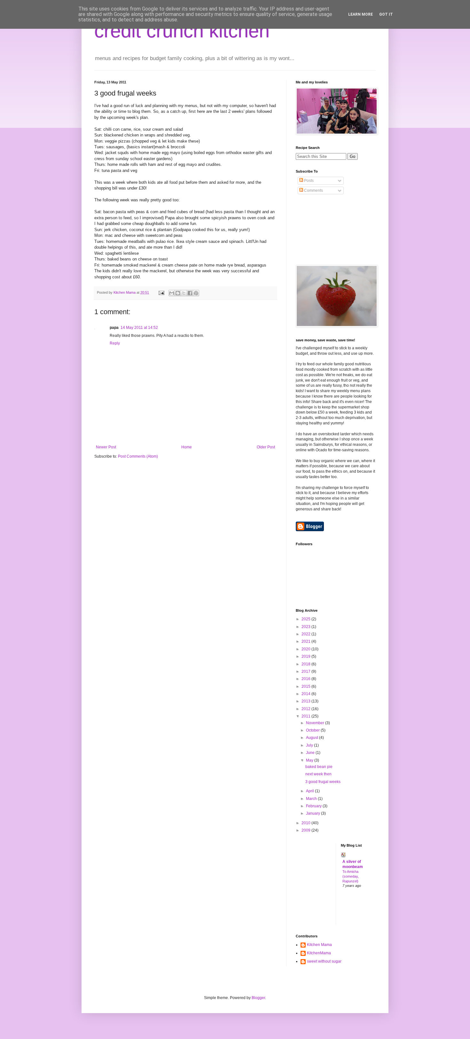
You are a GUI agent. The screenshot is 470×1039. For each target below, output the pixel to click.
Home (186, 447)
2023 (306, 626)
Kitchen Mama (319, 944)
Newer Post (106, 447)
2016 (306, 679)
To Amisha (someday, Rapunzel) (350, 876)
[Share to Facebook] (190, 293)
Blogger (258, 998)
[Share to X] (184, 293)
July (310, 745)
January (313, 813)
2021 (306, 641)
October (313, 730)
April (310, 791)
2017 (306, 671)
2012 (306, 709)
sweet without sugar (324, 961)
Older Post (266, 447)
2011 (306, 716)
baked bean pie (319, 766)
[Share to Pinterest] (196, 293)
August (312, 737)
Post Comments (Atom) (138, 456)
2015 (306, 686)
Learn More (360, 14)
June (311, 752)
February (314, 806)
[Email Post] (161, 292)
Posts (308, 180)
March (312, 798)
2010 (306, 823)
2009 (306, 830)
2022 (306, 634)
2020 (306, 649)
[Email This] (171, 293)
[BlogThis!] (178, 293)
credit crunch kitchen (182, 31)
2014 (306, 694)
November (315, 723)
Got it (386, 14)
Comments (313, 190)
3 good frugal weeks (323, 781)
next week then (318, 774)
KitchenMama (319, 953)
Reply (115, 343)
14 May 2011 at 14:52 (139, 327)
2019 (306, 656)
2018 (306, 664)
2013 (306, 701)
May (310, 760)
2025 (306, 619)
